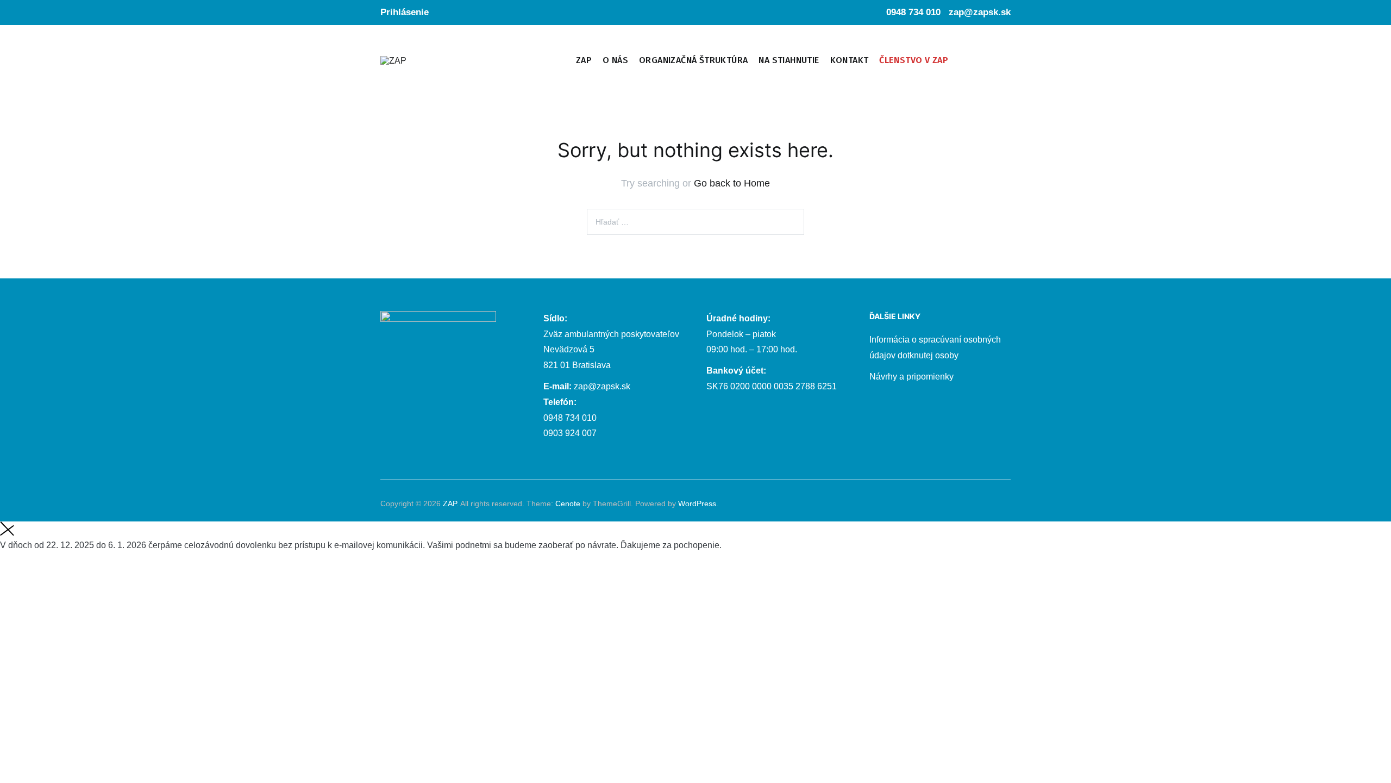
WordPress (697, 503)
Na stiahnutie (789, 60)
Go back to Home (732, 183)
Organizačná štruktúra (693, 60)
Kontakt (849, 60)
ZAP (584, 60)
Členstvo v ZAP (913, 60)
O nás (615, 60)
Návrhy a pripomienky (911, 376)
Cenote (567, 503)
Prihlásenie (404, 12)
